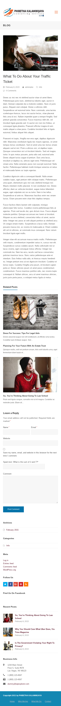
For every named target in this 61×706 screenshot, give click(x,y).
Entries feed (8, 563)
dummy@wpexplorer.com (18, 684)
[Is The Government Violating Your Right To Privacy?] (8, 645)
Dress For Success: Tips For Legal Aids (21, 333)
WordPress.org (9, 570)
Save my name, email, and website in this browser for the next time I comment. (30, 454)
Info (40, 87)
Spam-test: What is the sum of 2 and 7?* (20, 462)
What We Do (36, 701)
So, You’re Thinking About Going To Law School (25, 396)
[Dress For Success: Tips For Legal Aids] (30, 312)
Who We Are (23, 701)
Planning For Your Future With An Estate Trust (24, 346)
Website (6, 438)
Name (6, 427)
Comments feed (10, 567)
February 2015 (12, 530)
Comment (7, 474)
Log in (5, 560)
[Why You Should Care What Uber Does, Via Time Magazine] (8, 632)
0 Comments (11, 91)
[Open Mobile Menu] (56, 12)
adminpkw (29, 87)
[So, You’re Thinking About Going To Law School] (30, 374)
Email (34, 427)
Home (12, 701)
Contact (48, 701)
